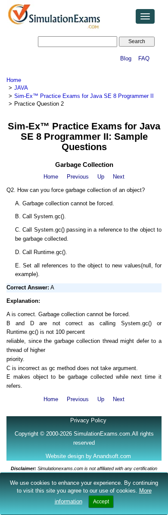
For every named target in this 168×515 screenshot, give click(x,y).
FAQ (143, 58)
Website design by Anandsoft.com (88, 456)
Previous (78, 176)
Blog (125, 58)
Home (13, 80)
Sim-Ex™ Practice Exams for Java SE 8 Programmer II (84, 96)
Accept (101, 502)
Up (100, 176)
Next (118, 176)
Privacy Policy (88, 420)
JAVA (21, 88)
